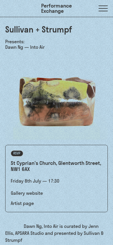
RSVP (16, 153)
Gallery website (27, 193)
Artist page (22, 203)
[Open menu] (103, 8)
